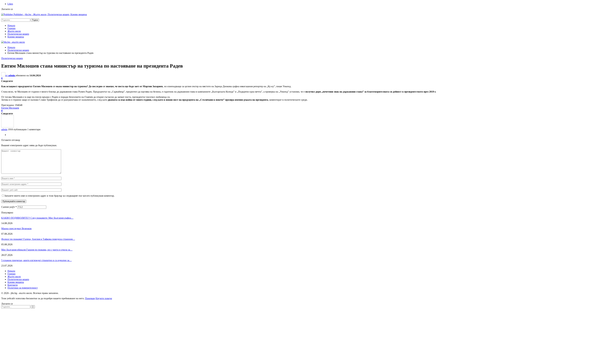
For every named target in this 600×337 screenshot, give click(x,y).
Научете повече (103, 298)
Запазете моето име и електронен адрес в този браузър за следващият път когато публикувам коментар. (59, 195)
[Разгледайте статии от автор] (7, 126)
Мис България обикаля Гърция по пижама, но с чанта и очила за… (36, 249)
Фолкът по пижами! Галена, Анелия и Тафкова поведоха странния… (38, 239)
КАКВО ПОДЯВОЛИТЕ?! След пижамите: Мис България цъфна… (37, 218)
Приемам (90, 298)
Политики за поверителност (23, 287)
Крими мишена (16, 36)
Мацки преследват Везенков (16, 228)
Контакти (13, 285)
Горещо (11, 28)
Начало (11, 25)
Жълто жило (14, 31)
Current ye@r (9, 207)
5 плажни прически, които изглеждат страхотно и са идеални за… (36, 260)
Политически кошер (18, 34)
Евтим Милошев (10, 108)
